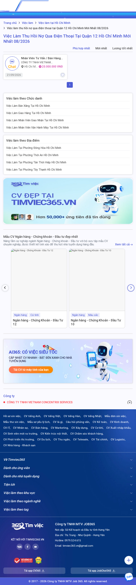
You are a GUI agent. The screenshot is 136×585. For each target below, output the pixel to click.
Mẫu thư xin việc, (14, 422)
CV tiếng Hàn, (72, 416)
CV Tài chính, (99, 439)
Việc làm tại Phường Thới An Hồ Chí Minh (32, 155)
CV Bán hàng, (39, 427)
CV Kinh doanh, (119, 422)
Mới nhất (101, 48)
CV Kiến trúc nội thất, (54, 433)
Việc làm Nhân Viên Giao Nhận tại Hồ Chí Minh (35, 120)
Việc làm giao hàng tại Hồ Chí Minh (28, 113)
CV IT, (6, 427)
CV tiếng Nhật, (93, 416)
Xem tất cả (122, 244)
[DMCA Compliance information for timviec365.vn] (38, 560)
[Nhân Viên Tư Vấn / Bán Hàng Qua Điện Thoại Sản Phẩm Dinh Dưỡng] (12, 63)
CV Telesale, (81, 439)
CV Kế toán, (100, 422)
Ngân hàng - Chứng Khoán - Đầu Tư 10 (96, 322)
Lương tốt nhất (122, 48)
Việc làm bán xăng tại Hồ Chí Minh (28, 105)
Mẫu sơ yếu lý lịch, (38, 422)
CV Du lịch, (44, 439)
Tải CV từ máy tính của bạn (31, 369)
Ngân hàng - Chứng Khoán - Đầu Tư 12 (38, 322)
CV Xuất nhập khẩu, (118, 427)
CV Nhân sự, (21, 427)
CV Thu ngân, (61, 439)
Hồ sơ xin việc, (12, 416)
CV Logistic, (118, 439)
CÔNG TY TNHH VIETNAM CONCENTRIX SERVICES (36, 62)
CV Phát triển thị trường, (19, 439)
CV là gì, (58, 422)
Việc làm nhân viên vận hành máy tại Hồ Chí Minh (37, 127)
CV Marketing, (60, 427)
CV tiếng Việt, (52, 416)
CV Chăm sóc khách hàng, (86, 433)
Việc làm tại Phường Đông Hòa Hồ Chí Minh (33, 148)
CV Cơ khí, (97, 427)
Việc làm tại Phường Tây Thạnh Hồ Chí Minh (34, 169)
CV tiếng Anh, (32, 416)
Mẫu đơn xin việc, (115, 416)
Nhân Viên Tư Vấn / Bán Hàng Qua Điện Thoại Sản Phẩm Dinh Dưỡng (42, 58)
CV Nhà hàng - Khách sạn (19, 445)
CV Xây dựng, (79, 427)
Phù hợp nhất (81, 48)
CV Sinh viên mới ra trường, (20, 433)
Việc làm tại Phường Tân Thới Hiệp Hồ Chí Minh (36, 162)
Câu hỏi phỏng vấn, (78, 422)
